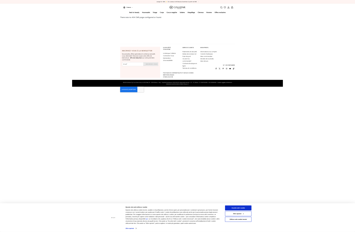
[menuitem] (134, 13)
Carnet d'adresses (206, 54)
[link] (228, 7)
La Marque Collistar (169, 53)
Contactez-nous (168, 56)
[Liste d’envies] (225, 7)
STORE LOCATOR (168, 77)
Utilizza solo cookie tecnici (238, 219)
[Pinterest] (223, 68)
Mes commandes (206, 56)
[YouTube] (230, 68)
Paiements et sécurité (189, 52)
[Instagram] (226, 68)
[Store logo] (177, 7)
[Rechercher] (221, 7)
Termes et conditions (189, 68)
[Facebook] (216, 68)
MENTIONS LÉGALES (168, 75)
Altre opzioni (130, 228)
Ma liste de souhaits (207, 59)
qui (147, 219)
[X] (219, 68)
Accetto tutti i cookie (238, 208)
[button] (128, 7)
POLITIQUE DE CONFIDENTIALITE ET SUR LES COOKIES (178, 73)
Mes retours (204, 61)
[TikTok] (233, 68)
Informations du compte (208, 52)
